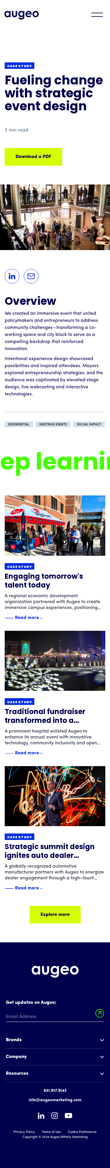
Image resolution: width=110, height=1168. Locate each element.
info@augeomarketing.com (55, 1100)
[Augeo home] (21, 15)
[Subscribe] (99, 1013)
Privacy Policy (24, 1132)
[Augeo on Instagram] (54, 1115)
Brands (14, 1040)
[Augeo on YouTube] (68, 1115)
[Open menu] (97, 14)
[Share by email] (31, 276)
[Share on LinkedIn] (12, 276)
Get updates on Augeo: (31, 1002)
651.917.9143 (55, 1091)
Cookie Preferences (82, 1132)
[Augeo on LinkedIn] (41, 1115)
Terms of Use (51, 1132)
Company (16, 1056)
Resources (17, 1073)
